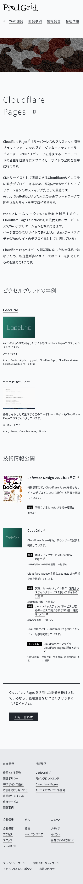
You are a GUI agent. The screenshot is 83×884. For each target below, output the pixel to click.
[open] (3, 21)
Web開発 (16, 21)
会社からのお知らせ (62, 840)
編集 (27, 828)
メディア (55, 828)
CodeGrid (10, 309)
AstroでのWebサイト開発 (50, 790)
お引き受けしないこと (15, 790)
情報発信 (54, 21)
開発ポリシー (10, 778)
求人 (27, 819)
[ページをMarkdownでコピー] (34, 111)
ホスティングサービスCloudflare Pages (54, 557)
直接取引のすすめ (13, 796)
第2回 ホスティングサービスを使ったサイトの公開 (57, 592)
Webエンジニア (34, 834)
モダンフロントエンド (47, 778)
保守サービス (10, 801)
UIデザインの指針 (13, 784)
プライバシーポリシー (15, 863)
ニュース (56, 819)
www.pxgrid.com (16, 381)
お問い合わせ (23, 716)
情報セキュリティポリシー (47, 863)
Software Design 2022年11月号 (51, 477)
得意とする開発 (12, 772)
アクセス (8, 834)
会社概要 (8, 828)
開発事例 (35, 21)
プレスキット (10, 846)
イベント (55, 834)
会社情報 (72, 21)
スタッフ (7, 840)
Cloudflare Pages (15, 141)
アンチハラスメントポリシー (18, 869)
